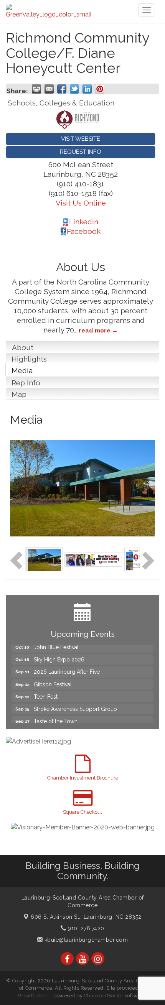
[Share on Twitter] (74, 89)
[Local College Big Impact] (93, 558)
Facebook (84, 231)
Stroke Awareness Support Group (75, 705)
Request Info (80, 151)
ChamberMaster (104, 995)
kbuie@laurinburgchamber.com (85, 940)
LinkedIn (83, 221)
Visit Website (80, 138)
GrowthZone (33, 995)
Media (22, 370)
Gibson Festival (53, 681)
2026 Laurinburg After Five (67, 668)
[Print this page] (36, 89)
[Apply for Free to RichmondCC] (136, 558)
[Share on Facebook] (61, 89)
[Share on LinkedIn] (87, 89)
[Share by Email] (49, 89)
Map (19, 394)
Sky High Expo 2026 (59, 656)
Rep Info (26, 382)
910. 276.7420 (85, 928)
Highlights (29, 359)
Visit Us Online (81, 203)
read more (95, 330)
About (22, 347)
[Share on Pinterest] (99, 89)
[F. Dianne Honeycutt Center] (44, 558)
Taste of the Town (56, 717)
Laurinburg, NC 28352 (86, 917)
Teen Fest (46, 693)
